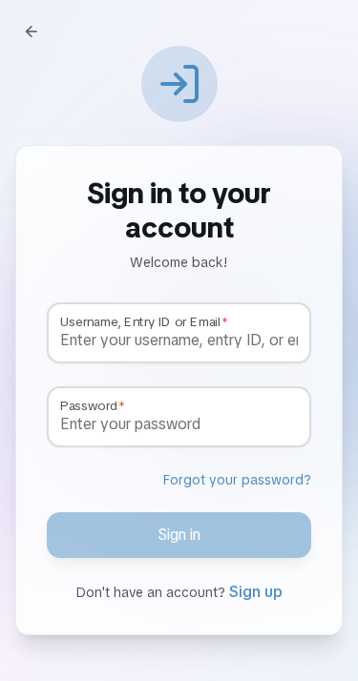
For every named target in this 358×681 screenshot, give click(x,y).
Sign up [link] (256, 592)
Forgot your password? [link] (237, 479)
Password (88, 406)
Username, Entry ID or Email (140, 322)
